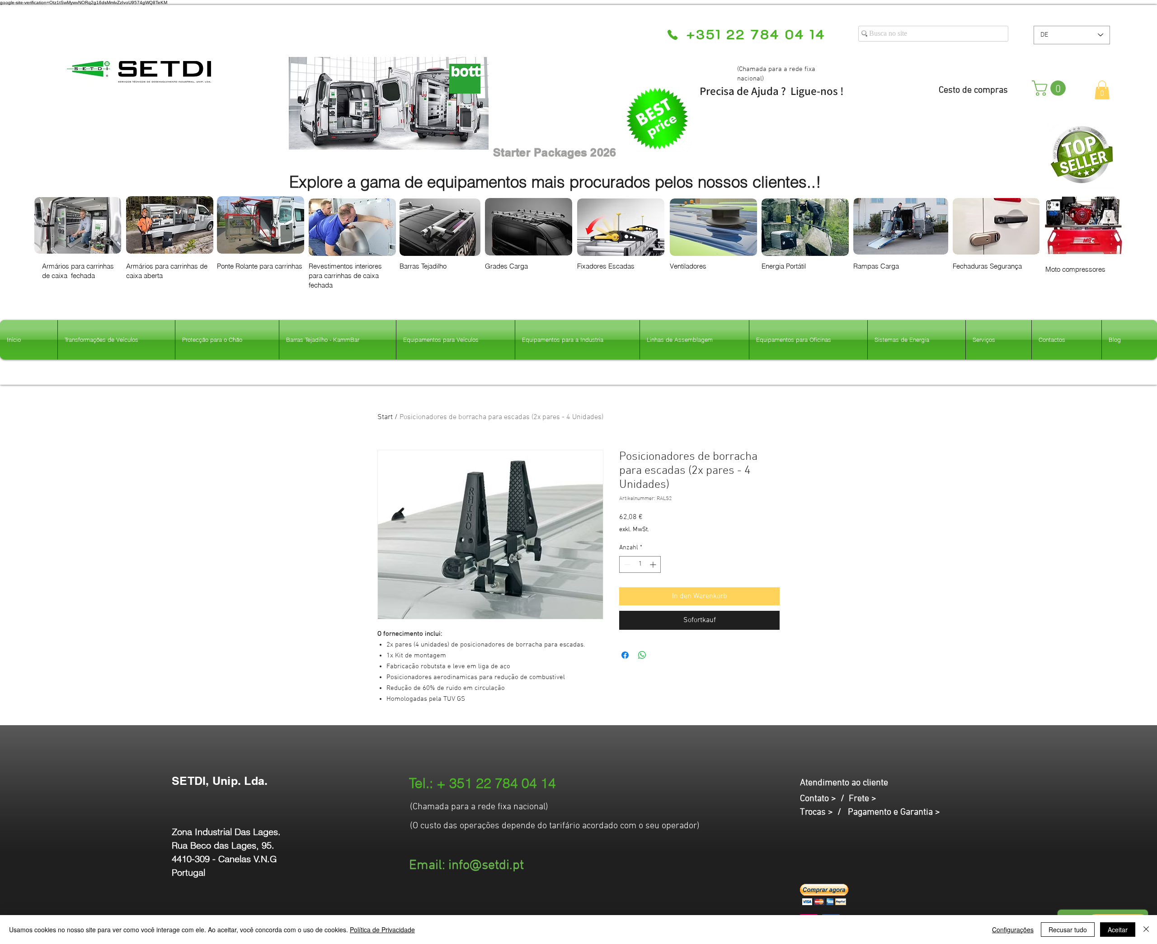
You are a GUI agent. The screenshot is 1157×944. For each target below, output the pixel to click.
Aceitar (1118, 929)
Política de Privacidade (382, 929)
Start (385, 417)
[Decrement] (626, 564)
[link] (1050, 88)
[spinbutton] (640, 564)
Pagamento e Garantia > (894, 812)
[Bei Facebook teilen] (625, 655)
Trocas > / (824, 812)
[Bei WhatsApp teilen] (642, 655)
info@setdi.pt (486, 865)
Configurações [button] (1013, 929)
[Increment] (653, 564)
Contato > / (824, 798)
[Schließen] (1146, 929)
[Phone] (672, 34)
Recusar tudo (1068, 929)
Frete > (862, 798)
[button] (1102, 89)
